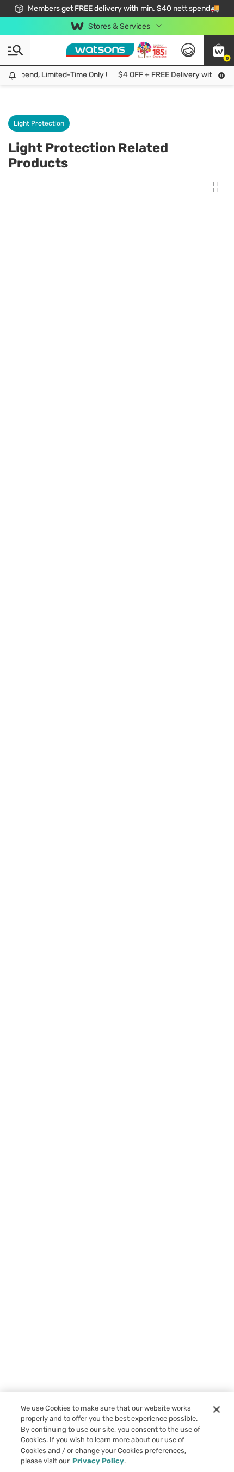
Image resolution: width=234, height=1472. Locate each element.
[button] (219, 50)
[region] (117, 1432)
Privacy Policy (98, 1461)
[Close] (217, 1409)
